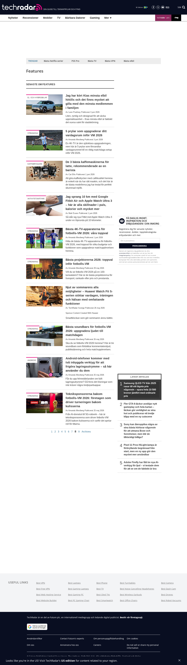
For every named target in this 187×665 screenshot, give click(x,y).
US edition (68, 660)
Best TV (100, 588)
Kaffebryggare (34, 164)
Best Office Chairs (128, 600)
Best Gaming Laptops (78, 588)
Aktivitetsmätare (36, 198)
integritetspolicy (124, 255)
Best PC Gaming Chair (78, 600)
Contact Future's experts (72, 638)
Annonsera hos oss (69, 645)
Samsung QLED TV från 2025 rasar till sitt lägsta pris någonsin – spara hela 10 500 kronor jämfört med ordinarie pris (140, 389)
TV (58, 17)
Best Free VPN (43, 588)
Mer (107, 17)
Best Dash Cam (168, 588)
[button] (181, 7)
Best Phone (101, 583)
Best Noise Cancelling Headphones (137, 588)
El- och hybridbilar (37, 97)
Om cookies (132, 638)
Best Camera (167, 583)
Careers (97, 645)
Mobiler (47, 17)
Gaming (95, 17)
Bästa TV (92, 61)
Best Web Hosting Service (48, 594)
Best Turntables (127, 583)
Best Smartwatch (104, 600)
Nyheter (13, 17)
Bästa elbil (129, 61)
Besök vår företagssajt (131, 617)
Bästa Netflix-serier (53, 61)
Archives (86, 432)
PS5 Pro (75, 61)
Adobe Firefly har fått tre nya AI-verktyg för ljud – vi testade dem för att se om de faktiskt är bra (141, 465)
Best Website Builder (46, 600)
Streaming (32, 133)
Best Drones (167, 594)
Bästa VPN (110, 61)
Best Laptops (74, 583)
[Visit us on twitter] (158, 7)
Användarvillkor (34, 638)
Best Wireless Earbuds (131, 594)
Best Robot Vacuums (171, 600)
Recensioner (30, 17)
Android (31, 360)
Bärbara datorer (75, 17)
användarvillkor (124, 253)
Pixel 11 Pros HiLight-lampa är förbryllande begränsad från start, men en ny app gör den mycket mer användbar (140, 450)
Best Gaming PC (76, 594)
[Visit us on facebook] (153, 7)
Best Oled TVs (103, 594)
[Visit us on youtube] (163, 7)
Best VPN (40, 583)
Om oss (30, 645)
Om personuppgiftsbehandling (109, 638)
